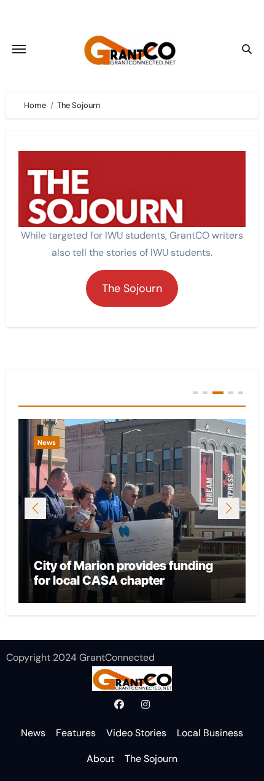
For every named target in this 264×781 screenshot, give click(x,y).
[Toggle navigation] (19, 49)
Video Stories (136, 732)
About (100, 758)
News (46, 442)
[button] (228, 508)
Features (76, 732)
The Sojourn (151, 758)
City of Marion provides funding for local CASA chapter (123, 573)
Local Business (210, 732)
